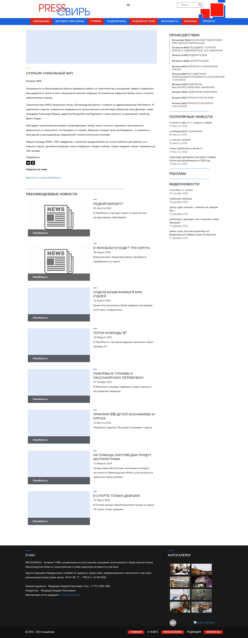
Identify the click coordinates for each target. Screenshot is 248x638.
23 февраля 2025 (102, 337)
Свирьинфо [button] (41, 21)
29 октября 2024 (178, 193)
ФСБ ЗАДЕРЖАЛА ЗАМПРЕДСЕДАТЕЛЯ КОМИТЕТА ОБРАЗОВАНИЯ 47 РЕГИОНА (198, 77)
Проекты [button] (208, 21)
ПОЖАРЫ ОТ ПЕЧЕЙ (181, 190)
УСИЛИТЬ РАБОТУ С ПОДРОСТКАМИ (190, 123)
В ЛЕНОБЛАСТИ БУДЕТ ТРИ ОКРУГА (121, 248)
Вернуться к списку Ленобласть (43, 178)
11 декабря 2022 (178, 238)
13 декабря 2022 (178, 226)
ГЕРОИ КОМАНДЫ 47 (110, 333)
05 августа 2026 (102, 208)
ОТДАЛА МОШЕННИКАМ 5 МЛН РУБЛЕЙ (117, 294)
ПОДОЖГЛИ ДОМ (189, 55)
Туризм (95, 21)
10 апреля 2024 (102, 301)
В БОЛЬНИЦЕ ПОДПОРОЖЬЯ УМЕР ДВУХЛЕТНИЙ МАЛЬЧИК (197, 42)
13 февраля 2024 (102, 463)
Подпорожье (116, 21)
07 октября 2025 (102, 382)
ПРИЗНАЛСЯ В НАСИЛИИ (193, 97)
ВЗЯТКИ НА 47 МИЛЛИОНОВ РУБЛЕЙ (194, 68)
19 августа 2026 (178, 152)
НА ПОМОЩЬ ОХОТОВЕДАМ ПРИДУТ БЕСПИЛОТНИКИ (122, 457)
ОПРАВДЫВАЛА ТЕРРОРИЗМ (185, 131)
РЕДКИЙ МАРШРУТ (108, 204)
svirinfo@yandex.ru (70, 595)
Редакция (194, 632)
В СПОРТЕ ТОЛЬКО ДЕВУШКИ (116, 495)
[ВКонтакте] (28, 163)
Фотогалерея (173, 632)
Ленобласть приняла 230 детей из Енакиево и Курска (122, 428)
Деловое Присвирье (70, 21)
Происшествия (184, 35)
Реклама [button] (190, 21)
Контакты (213, 632)
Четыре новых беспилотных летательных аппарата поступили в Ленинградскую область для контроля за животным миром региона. (123, 472)
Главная (136, 632)
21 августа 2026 (178, 126)
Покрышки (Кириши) (180, 199)
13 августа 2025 (102, 423)
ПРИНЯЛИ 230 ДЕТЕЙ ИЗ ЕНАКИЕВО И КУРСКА (124, 416)
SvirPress (56, 9)
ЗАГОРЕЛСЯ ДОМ (190, 60)
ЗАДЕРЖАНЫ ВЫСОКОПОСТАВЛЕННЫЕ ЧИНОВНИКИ (193, 86)
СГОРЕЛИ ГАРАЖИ (180, 140)
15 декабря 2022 (178, 214)
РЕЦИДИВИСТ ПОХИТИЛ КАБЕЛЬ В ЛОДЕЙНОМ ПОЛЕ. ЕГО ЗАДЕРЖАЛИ (197, 49)
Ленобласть (169, 21)
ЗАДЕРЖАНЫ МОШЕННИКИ (194, 92)
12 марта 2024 (101, 500)
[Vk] (128, 5)
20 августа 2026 (178, 135)
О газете (152, 632)
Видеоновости (184, 184)
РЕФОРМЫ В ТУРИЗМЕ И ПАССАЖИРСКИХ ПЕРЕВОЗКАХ (118, 375)
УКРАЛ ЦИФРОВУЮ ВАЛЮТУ (186, 148)
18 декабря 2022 (178, 202)
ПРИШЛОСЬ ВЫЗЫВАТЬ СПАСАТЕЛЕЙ (192, 105)
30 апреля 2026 (102, 252)
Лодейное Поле (143, 21)
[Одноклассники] (33, 163)
